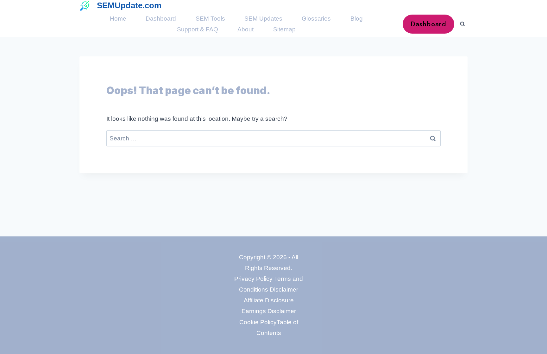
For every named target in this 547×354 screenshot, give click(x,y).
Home (118, 18)
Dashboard (161, 18)
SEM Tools (210, 18)
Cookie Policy (258, 322)
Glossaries (316, 18)
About (245, 29)
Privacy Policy (253, 278)
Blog (356, 18)
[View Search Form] (462, 24)
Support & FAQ (197, 29)
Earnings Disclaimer (269, 311)
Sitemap (284, 29)
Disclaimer (284, 289)
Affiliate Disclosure (269, 300)
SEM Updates (263, 18)
